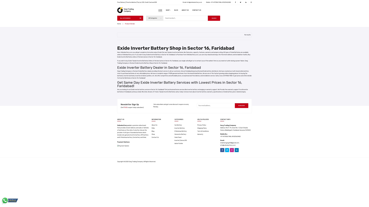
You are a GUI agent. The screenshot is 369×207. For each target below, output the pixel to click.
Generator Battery (180, 134)
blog (176, 10)
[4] (119, 35)
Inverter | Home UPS (181, 140)
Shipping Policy (202, 128)
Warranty (200, 134)
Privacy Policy (201, 125)
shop (168, 10)
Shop (153, 134)
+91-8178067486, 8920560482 (221, 2)
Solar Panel (178, 137)
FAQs (153, 128)
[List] (123, 35)
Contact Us (196, 10)
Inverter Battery (180, 128)
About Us (185, 10)
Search (214, 18)
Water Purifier (179, 143)
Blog (153, 131)
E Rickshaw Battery (181, 131)
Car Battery (178, 125)
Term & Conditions (203, 131)
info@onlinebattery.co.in (194, 2)
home (160, 10)
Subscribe (241, 105)
